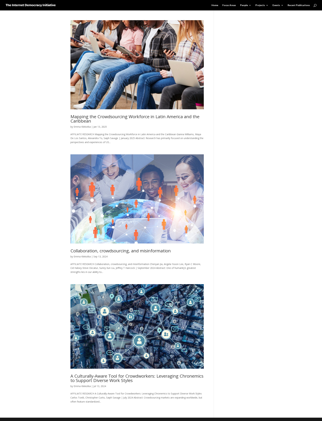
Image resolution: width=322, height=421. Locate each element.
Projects (260, 5)
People (244, 5)
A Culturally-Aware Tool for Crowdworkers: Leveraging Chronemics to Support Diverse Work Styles (136, 378)
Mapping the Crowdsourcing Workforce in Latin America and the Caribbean (134, 118)
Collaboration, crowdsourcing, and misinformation (120, 251)
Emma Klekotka (82, 126)
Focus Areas (229, 5)
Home (214, 5)
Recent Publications (299, 5)
